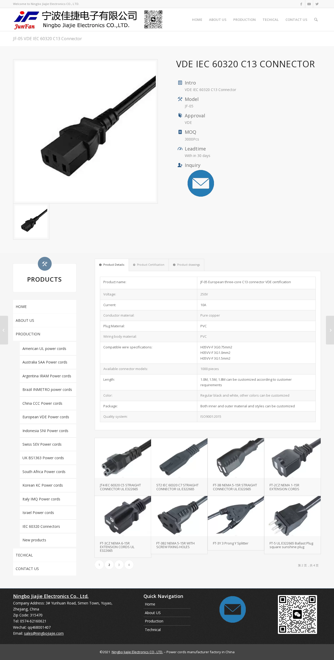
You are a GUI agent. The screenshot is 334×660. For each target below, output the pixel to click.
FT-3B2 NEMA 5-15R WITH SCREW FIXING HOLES (175, 545)
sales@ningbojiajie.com (44, 633)
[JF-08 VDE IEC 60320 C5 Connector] (4, 330)
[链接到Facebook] (301, 4)
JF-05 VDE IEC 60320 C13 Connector (47, 38)
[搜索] (316, 19)
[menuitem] (197, 19)
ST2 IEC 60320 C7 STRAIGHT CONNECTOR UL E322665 (177, 487)
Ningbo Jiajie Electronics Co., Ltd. (50, 596)
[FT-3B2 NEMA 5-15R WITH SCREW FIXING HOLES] (179, 516)
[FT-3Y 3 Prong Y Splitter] (236, 516)
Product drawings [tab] (188, 265)
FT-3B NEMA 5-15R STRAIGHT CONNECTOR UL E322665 (235, 487)
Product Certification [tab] (150, 265)
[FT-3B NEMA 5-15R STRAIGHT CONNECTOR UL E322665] (236, 458)
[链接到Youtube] (309, 4)
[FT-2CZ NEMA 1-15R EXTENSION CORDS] (292, 458)
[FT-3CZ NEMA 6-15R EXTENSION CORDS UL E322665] (123, 516)
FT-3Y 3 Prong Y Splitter (230, 543)
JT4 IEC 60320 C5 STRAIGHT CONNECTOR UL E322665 (120, 487)
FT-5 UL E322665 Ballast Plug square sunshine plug (291, 545)
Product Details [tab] (113, 265)
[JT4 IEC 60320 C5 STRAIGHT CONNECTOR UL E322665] (123, 458)
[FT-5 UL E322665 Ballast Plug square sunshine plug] (292, 516)
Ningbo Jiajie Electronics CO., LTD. (137, 652)
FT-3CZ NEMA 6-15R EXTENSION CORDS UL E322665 (117, 547)
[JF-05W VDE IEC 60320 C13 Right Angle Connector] (330, 330)
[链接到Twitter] (317, 4)
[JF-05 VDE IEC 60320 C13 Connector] (85, 131)
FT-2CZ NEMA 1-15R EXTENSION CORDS (284, 487)
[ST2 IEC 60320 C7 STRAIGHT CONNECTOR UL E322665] (179, 458)
